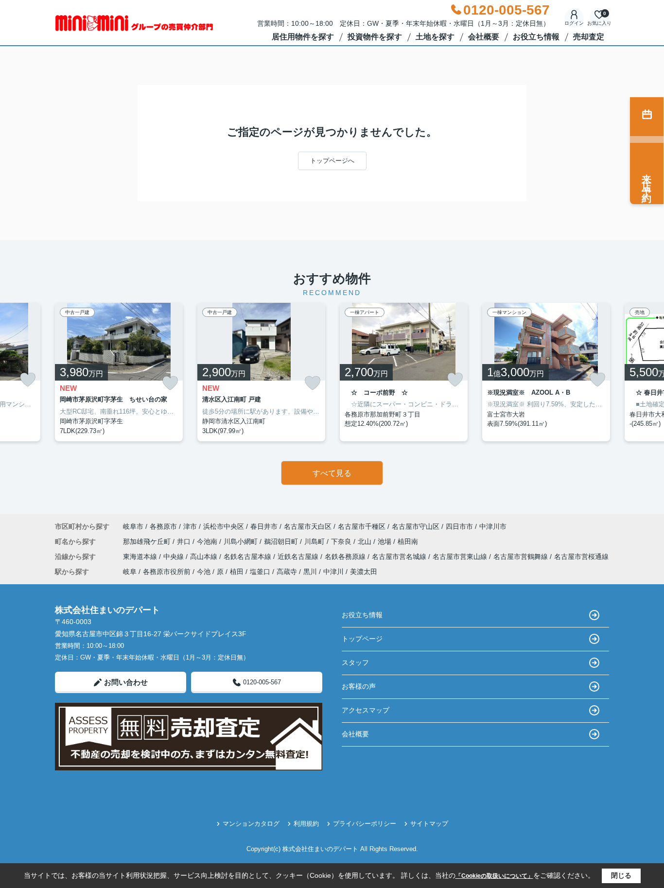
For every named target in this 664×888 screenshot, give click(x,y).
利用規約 (306, 823)
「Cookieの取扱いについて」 (494, 875)
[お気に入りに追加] (27, 379)
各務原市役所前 (167, 571)
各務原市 (163, 526)
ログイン (574, 23)
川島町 (315, 541)
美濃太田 (363, 571)
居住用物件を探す (303, 37)
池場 (385, 541)
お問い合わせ (126, 682)
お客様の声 (359, 686)
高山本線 (204, 556)
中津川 (333, 571)
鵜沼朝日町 (282, 541)
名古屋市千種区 (361, 526)
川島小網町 (242, 541)
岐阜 (130, 571)
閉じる (621, 875)
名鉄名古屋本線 (248, 556)
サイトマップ (429, 823)
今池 (203, 571)
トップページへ (332, 160)
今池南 (208, 541)
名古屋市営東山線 (461, 556)
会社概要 (483, 37)
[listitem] (119, 372)
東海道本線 (141, 556)
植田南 (408, 541)
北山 (365, 541)
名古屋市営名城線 (400, 556)
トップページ (362, 639)
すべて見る (332, 473)
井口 (184, 541)
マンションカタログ (251, 823)
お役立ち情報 (536, 37)
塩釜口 (260, 571)
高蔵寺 (287, 571)
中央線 (174, 556)
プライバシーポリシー (364, 823)
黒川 (310, 571)
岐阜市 (133, 526)
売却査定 (588, 37)
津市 (190, 526)
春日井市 (264, 526)
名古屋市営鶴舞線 (521, 556)
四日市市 (459, 526)
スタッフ (355, 662)
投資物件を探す (375, 37)
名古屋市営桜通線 (581, 556)
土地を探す (435, 37)
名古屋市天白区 (308, 526)
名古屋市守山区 (415, 526)
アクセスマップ (365, 710)
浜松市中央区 (223, 526)
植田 (237, 571)
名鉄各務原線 (346, 556)
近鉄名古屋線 (299, 556)
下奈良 (342, 541)
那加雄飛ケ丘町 (148, 541)
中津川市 (493, 526)
